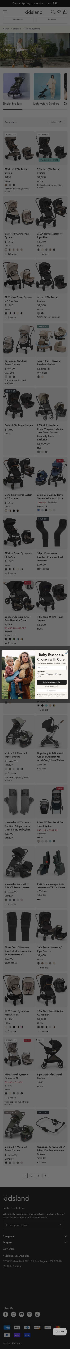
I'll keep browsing (51, 690)
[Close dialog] (66, 652)
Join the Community (51, 682)
